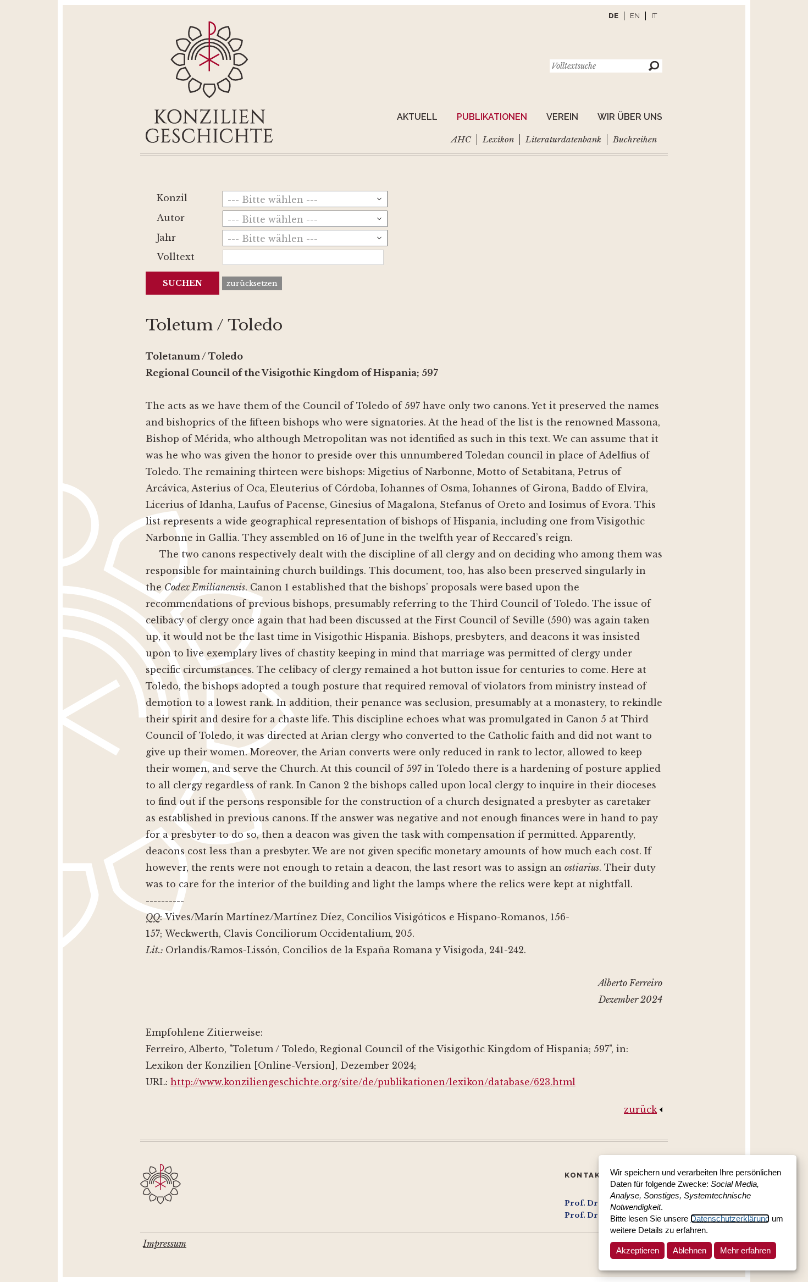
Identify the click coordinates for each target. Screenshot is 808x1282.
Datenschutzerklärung (730, 1218)
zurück (640, 1109)
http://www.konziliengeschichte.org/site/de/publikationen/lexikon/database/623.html (372, 1081)
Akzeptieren (637, 1250)
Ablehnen (689, 1250)
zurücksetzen (252, 283)
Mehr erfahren (745, 1250)
